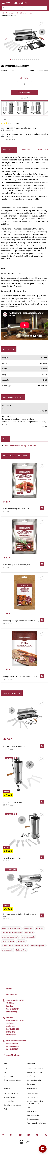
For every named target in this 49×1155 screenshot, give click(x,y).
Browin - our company (34, 1072)
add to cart (26, 92)
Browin (2, 13)
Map (28, 1107)
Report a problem (33, 1093)
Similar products (11, 693)
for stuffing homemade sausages (12, 933)
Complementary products (15, 456)
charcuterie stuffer (7, 950)
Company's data (32, 1097)
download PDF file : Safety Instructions (20, 445)
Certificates (31, 1076)
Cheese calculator (33, 1119)
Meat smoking (12, 13)
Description (9, 150)
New (5, 1068)
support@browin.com (12, 1055)
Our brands (31, 1084)
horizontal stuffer (21, 950)
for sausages (40, 928)
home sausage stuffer (28, 937)
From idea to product (34, 1080)
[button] (43, 40)
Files (5, 439)
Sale (5, 1072)
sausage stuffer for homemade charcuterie (15, 946)
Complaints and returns (12, 1105)
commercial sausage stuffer (10, 937)
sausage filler (29, 933)
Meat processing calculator (36, 1123)
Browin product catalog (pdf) (12, 1081)
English (27, 1142)
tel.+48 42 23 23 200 (12, 1009)
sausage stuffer (28, 928)
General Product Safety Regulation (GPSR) (35, 1102)
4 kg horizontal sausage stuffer (11, 928)
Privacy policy (9, 1101)
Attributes (25, 150)
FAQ (5, 1109)
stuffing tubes (21, 941)
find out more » (10, 131)
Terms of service (10, 1097)
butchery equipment (8, 941)
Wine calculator (32, 1111)
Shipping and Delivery (11, 1093)
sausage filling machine (38, 946)
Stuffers (22, 13)
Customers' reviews (12, 397)
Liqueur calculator (33, 1115)
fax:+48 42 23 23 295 (12, 1049)
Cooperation (8, 1076)
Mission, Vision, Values (34, 1068)
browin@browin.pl (11, 1012)
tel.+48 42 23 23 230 (12, 1046)
